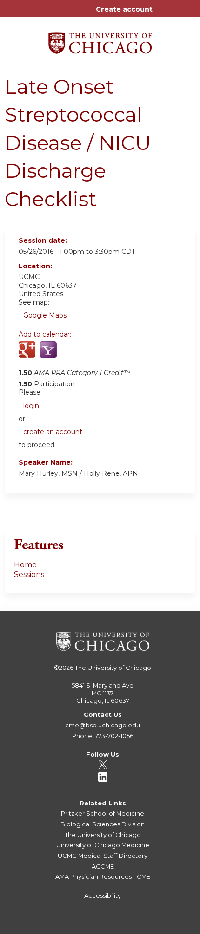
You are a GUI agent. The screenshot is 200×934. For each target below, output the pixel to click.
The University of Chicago (113, 667)
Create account (124, 9)
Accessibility (102, 895)
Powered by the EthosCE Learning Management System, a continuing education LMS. (162, 927)
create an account (52, 432)
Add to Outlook (92, 355)
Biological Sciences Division (102, 824)
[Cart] (163, 14)
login (31, 406)
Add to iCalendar (70, 354)
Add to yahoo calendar (49, 355)
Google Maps (45, 315)
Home (25, 564)
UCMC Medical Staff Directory (102, 855)
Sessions (29, 574)
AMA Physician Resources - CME (102, 876)
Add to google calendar (28, 355)
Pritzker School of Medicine (102, 813)
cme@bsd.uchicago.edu (102, 725)
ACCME (103, 866)
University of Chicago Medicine (102, 845)
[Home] (100, 40)
